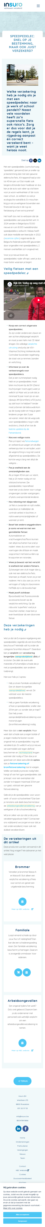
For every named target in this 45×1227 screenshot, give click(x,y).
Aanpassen (22, 1221)
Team (22, 1158)
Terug (24, 1081)
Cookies (22, 1174)
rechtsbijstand (25, 752)
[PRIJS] (18, 972)
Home (22, 1138)
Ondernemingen (22, 1142)
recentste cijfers (11, 238)
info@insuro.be (22, 1116)
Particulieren (22, 1146)
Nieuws (23, 1154)
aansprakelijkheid (23, 656)
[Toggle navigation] (38, 5)
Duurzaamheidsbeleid (23, 1178)
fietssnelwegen (32, 441)
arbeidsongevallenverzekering (21, 806)
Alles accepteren (22, 1215)
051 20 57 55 (22, 1108)
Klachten (22, 1182)
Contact (22, 1166)
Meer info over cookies (12, 1208)
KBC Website (21, 1170)
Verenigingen (22, 1150)
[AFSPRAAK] (22, 902)
